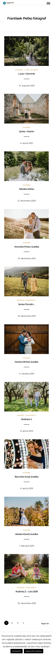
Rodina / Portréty (26, 300)
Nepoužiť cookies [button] (34, 651)
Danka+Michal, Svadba (26, 362)
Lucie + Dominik (26, 73)
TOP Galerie (32, 70)
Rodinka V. (26, 419)
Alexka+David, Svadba (26, 534)
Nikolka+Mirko (26, 189)
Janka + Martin (26, 131)
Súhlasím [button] (16, 651)
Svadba (19, 70)
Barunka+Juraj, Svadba (26, 476)
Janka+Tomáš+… (26, 304)
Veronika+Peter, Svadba (26, 246)
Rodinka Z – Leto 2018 (27, 591)
